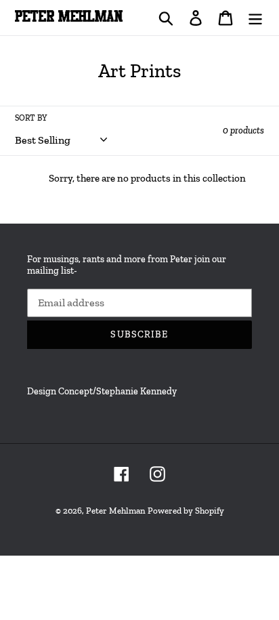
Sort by (31, 118)
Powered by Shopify (186, 510)
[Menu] (255, 17)
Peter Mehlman (116, 510)
